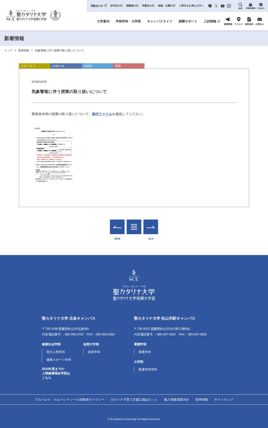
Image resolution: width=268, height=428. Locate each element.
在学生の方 (116, 5)
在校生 (88, 65)
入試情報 (210, 21)
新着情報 (23, 50)
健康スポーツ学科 (58, 359)
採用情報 (201, 399)
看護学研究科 (147, 369)
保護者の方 (132, 5)
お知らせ (58, 65)
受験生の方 (97, 5)
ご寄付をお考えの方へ (191, 5)
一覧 (134, 224)
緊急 (118, 65)
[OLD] (150, 227)
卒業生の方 (148, 5)
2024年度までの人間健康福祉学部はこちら (56, 373)
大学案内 (103, 21)
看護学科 (144, 352)
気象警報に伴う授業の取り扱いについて (59, 50)
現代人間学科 (55, 352)
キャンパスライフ (159, 21)
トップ (8, 50)
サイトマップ (223, 399)
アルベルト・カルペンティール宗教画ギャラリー (69, 399)
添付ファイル (102, 114)
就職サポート (188, 21)
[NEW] (117, 227)
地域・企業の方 (166, 5)
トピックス (28, 65)
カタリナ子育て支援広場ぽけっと (134, 399)
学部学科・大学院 (128, 21)
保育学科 (94, 352)
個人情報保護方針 (176, 399)
